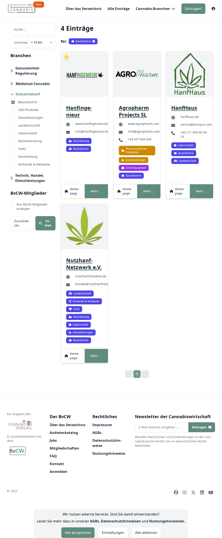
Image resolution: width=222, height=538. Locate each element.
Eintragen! (193, 8)
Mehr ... (96, 191)
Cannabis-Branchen (153, 8)
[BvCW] (18, 451)
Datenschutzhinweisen (121, 521)
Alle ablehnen (146, 532)
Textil (22, 149)
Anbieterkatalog (64, 432)
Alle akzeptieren (78, 532)
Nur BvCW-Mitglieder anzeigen (31, 206)
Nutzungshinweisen (166, 521)
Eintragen (199, 427)
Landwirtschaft (29, 125)
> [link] (145, 374)
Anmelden (58, 471)
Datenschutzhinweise (106, 443)
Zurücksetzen (21, 223)
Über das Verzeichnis (83, 8)
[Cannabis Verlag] (20, 425)
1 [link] (137, 374)
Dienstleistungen (30, 118)
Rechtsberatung (30, 141)
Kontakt (57, 463)
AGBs (96, 432)
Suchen (47, 223)
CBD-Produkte (28, 110)
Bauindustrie (27, 102)
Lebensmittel (27, 133)
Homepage (74, 191)
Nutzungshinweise (108, 453)
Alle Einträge (119, 8)
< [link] (129, 374)
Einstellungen (113, 532)
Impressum (102, 424)
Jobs (53, 440)
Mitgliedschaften (64, 448)
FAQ (53, 456)
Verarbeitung (28, 156)
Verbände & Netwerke (34, 164)
